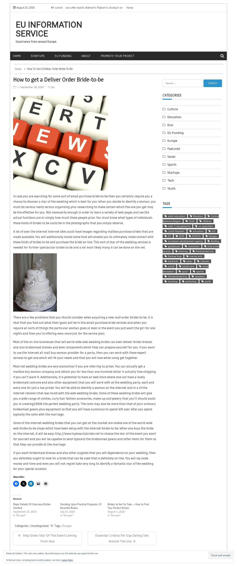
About (86, 56)
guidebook (174, 246)
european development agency (185, 241)
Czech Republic (176, 231)
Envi (170, 125)
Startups (38, 56)
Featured (173, 149)
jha (52, 87)
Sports (171, 164)
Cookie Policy (67, 560)
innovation (193, 246)
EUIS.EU (196, 236)
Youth (171, 188)
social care (188, 266)
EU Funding (63, 56)
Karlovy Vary (174, 256)
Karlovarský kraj (204, 251)
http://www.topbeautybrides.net (77, 433)
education (198, 231)
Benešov (198, 216)
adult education (176, 216)
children (207, 221)
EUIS (181, 236)
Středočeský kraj (177, 276)
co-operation (205, 226)
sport (185, 271)
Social (171, 156)
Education (174, 117)
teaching (172, 281)
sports (200, 271)
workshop (191, 281)
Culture (172, 109)
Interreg (183, 251)
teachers (200, 276)
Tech (170, 180)
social (171, 266)
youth (208, 281)
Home (17, 56)
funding (215, 241)
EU (169, 236)
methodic (173, 261)
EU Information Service (49, 29)
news (189, 261)
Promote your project (117, 56)
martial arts (196, 256)
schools (205, 261)
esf (213, 231)
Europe (66, 526)
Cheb (192, 221)
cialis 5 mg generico (179, 226)
